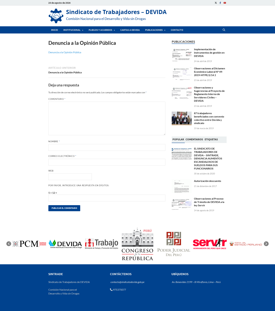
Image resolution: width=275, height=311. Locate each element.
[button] (8, 243)
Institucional (72, 30)
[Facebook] (220, 3)
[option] (29, 244)
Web (50, 170)
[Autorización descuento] (182, 181)
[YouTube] (225, 3)
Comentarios (194, 139)
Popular (178, 139)
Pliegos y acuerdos (100, 30)
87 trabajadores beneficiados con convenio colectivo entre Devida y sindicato (209, 118)
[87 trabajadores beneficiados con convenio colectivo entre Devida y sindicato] (182, 113)
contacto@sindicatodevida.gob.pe (127, 281)
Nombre (54, 141)
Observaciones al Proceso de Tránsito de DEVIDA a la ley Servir (209, 202)
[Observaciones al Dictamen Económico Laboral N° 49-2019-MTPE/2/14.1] (182, 68)
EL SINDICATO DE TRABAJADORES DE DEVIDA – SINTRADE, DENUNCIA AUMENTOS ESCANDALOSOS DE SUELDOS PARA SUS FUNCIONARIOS (208, 158)
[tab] (178, 139)
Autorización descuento (207, 180)
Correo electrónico (62, 156)
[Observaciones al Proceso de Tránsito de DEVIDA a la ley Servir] (182, 198)
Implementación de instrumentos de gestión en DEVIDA (209, 52)
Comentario (56, 99)
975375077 (119, 289)
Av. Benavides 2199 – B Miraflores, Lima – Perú (196, 281)
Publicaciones (154, 30)
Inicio (54, 30)
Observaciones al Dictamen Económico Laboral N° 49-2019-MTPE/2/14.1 (209, 72)
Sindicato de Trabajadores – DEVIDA (116, 12)
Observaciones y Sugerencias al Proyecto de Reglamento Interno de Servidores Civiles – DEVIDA (209, 94)
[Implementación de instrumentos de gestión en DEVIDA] (182, 49)
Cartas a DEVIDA (130, 30)
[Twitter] (216, 3)
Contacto (177, 30)
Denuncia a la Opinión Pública (64, 52)
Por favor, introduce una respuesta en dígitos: (78, 185)
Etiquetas (211, 139)
